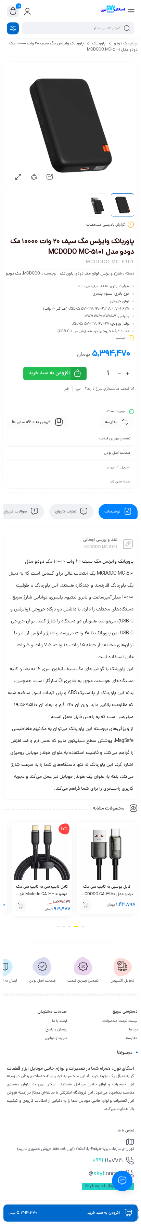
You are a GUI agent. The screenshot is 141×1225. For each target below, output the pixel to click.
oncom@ (106, 1174)
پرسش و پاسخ (56, 1029)
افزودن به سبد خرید (49, 373)
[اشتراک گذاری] (34, 177)
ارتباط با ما (59, 1021)
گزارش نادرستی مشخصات (105, 225)
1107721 (108, 1160)
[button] (85, 905)
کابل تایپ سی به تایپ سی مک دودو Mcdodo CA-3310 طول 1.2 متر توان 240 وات (42, 894)
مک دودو (13, 274)
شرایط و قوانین (56, 1038)
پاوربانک (99, 44)
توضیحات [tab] (112, 512)
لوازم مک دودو (126, 44)
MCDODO (31, 274)
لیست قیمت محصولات (120, 1021)
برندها (133, 1029)
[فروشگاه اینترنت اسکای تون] (112, 11)
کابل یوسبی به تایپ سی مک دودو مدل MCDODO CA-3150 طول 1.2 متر (107, 894)
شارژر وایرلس (111, 274)
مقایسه (132, 1038)
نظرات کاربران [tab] (66, 512)
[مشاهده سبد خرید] (13, 11)
